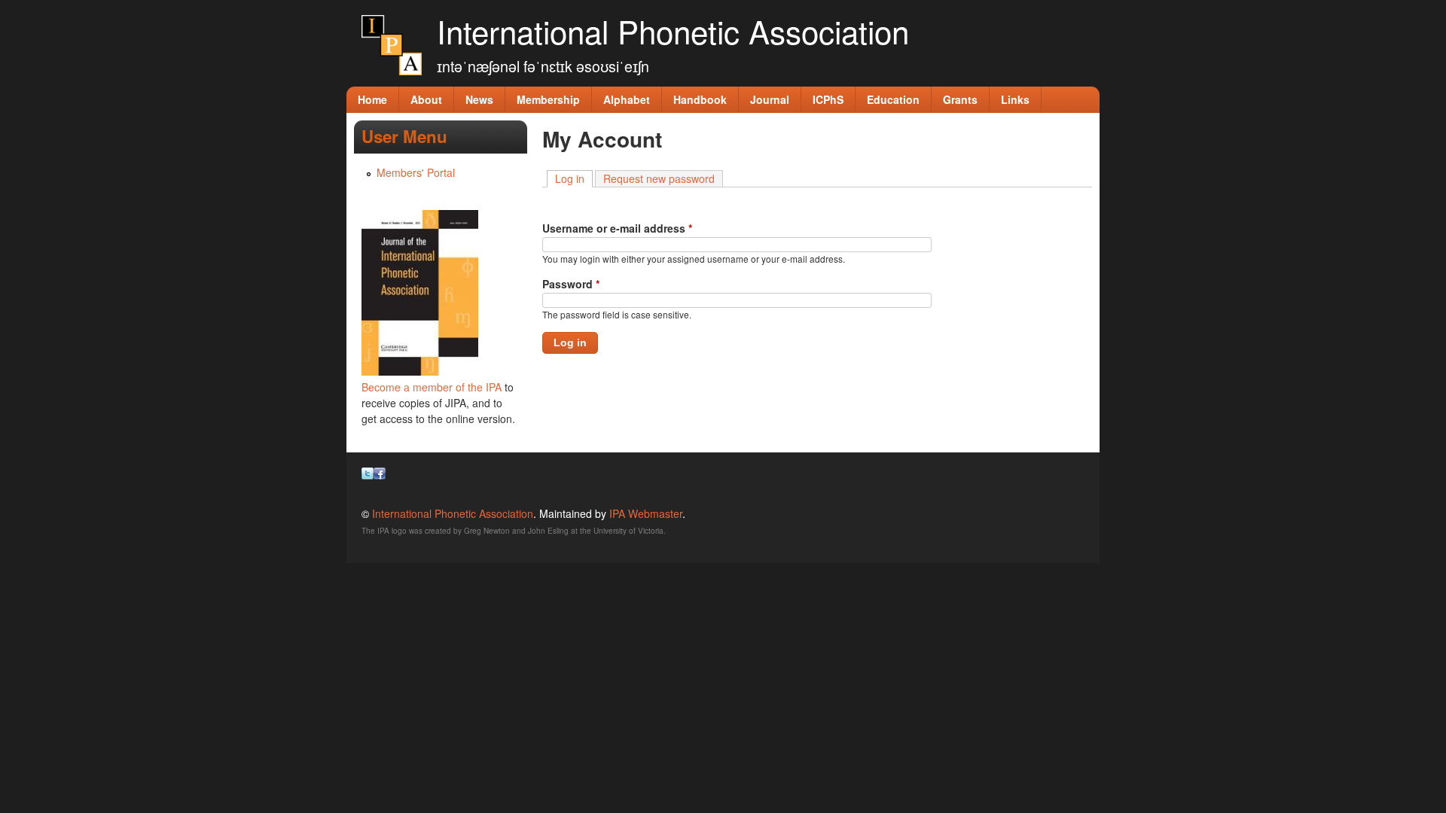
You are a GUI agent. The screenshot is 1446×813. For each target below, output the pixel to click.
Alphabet (626, 99)
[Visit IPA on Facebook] (380, 475)
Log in (574, 178)
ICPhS (828, 99)
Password (570, 283)
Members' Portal (416, 172)
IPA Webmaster (645, 513)
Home (372, 99)
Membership (548, 99)
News (479, 99)
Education (893, 99)
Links (1015, 99)
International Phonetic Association (673, 30)
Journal (769, 99)
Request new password (659, 178)
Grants (960, 99)
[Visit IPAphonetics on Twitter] (368, 475)
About (426, 99)
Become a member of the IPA (432, 386)
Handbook (700, 99)
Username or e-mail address (617, 228)
